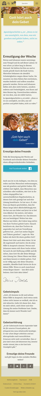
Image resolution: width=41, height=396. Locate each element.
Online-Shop (17, 384)
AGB (30, 380)
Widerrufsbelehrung (27, 388)
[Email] (17, 366)
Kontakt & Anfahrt (30, 384)
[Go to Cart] (13, 3)
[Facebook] (11, 366)
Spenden (25, 3)
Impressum (23, 380)
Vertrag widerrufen (19, 392)
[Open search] (9, 3)
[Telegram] (30, 366)
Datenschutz (7, 384)
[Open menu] (37, 3)
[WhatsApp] (24, 366)
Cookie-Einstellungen (12, 388)
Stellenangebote (12, 380)
